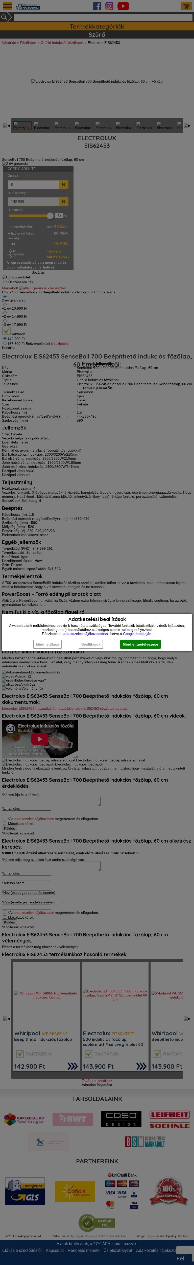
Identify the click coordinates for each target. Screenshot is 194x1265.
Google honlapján (137, 634)
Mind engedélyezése (140, 644)
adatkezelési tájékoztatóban (85, 634)
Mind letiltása (47, 644)
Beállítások (91, 644)
